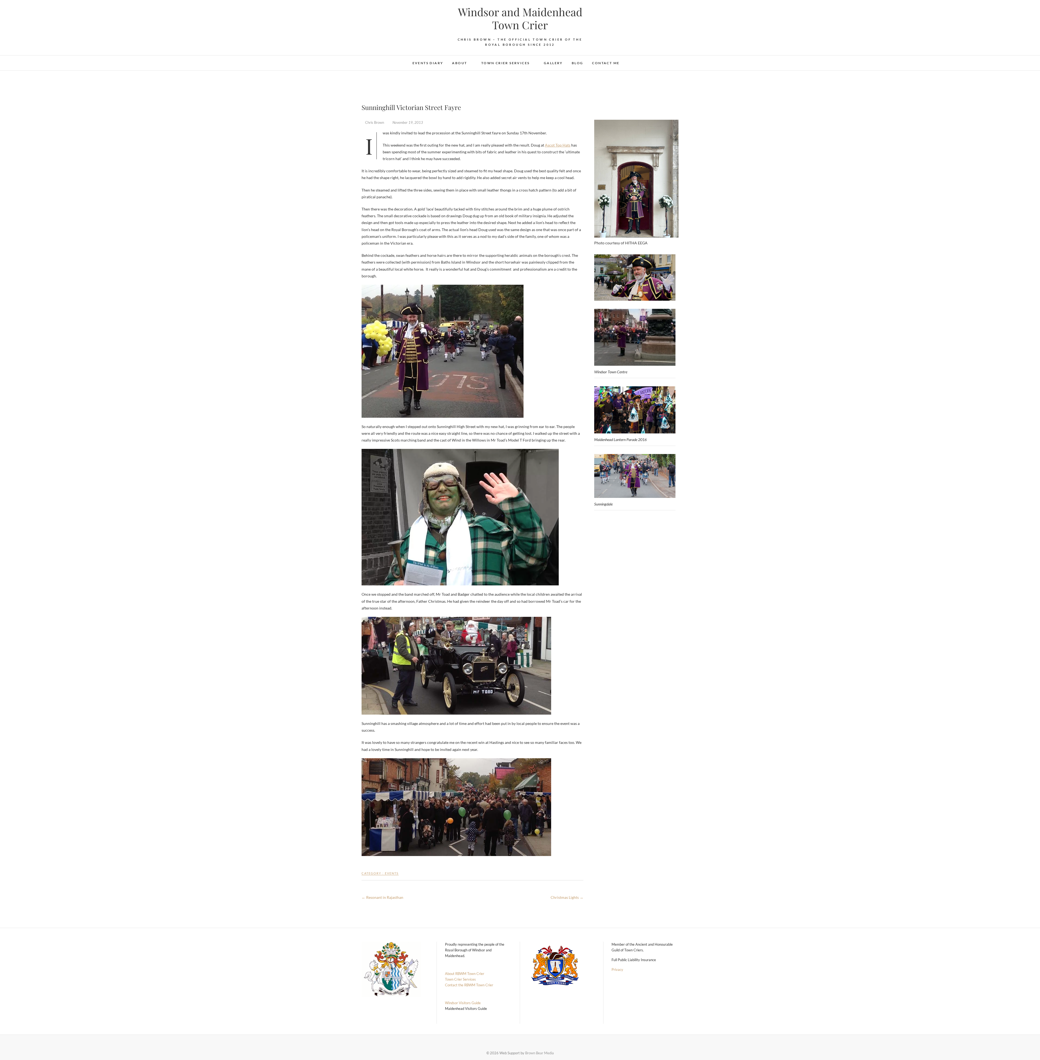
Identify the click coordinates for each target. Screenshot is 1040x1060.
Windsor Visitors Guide (463, 1003)
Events (392, 873)
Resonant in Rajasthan (382, 897)
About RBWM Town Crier (464, 973)
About (459, 63)
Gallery (553, 63)
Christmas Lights (567, 897)
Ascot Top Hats (557, 145)
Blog (577, 63)
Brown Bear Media (539, 1053)
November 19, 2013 (407, 122)
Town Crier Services (505, 63)
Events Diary (427, 63)
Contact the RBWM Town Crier (469, 985)
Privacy (617, 969)
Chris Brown (374, 122)
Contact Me (605, 63)
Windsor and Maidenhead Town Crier (520, 18)
